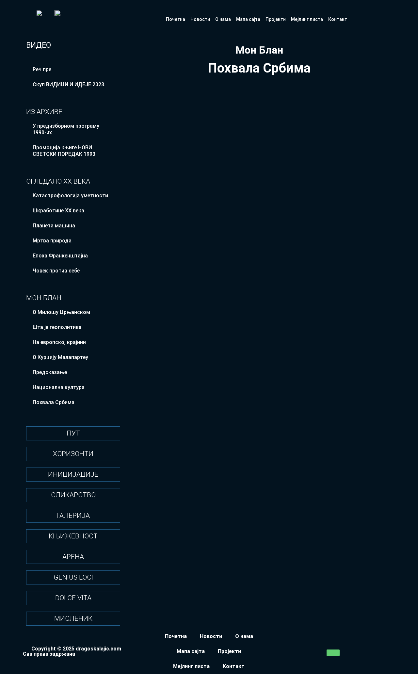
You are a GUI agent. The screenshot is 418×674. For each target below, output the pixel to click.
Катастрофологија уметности (70, 195)
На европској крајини (59, 342)
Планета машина (54, 225)
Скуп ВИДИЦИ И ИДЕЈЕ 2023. (69, 84)
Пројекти (275, 19)
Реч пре (42, 69)
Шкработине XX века (58, 210)
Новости (200, 19)
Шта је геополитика (57, 327)
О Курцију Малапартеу (60, 357)
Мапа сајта (248, 19)
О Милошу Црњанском (61, 312)
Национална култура (59, 387)
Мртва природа (52, 241)
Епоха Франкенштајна (60, 256)
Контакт (337, 19)
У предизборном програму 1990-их (66, 129)
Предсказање (50, 372)
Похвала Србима (53, 402)
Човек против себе (56, 271)
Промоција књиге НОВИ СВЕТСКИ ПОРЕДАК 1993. (65, 150)
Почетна (175, 19)
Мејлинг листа (307, 19)
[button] (194, 129)
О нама (223, 19)
